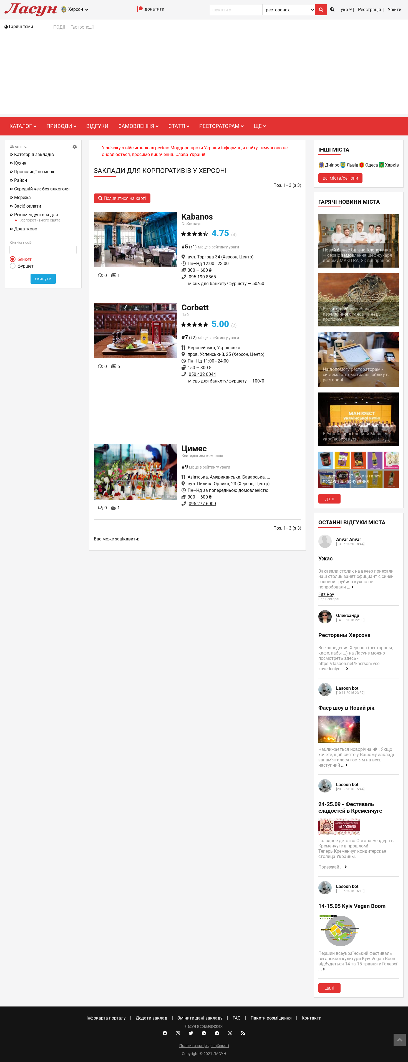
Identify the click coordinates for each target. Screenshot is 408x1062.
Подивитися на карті (124, 198)
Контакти (311, 1018)
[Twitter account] (191, 1033)
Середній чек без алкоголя (42, 189)
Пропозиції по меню (35, 171)
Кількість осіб (21, 243)
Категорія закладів (34, 154)
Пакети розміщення (271, 1018)
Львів (352, 165)
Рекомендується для (36, 214)
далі (329, 498)
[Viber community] (230, 1033)
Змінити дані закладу (200, 1018)
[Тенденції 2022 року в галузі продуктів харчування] (358, 486)
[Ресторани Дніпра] (321, 166)
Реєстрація (369, 9)
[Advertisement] (204, 75)
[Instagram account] (178, 1033)
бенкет (24, 259)
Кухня (20, 163)
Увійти (394, 9)
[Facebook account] (165, 1033)
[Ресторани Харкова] (381, 166)
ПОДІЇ (59, 27)
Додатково (25, 228)
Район (20, 180)
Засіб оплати (27, 206)
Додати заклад (151, 1018)
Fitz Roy (326, 594)
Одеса (371, 165)
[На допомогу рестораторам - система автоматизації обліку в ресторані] (358, 385)
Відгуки (97, 126)
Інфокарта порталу (106, 1018)
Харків (392, 165)
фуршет (25, 266)
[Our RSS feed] (243, 1033)
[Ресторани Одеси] (362, 166)
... (349, 587)
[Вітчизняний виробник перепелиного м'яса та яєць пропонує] (358, 325)
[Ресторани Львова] (343, 166)
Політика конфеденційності (204, 1045)
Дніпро (332, 165)
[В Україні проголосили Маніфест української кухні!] (358, 444)
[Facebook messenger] (204, 1033)
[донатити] (140, 10)
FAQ (237, 1018)
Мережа (22, 197)
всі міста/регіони (340, 178)
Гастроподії (82, 27)
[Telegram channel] (217, 1033)
